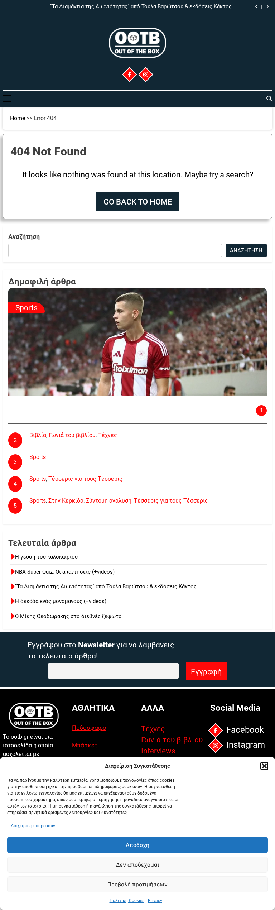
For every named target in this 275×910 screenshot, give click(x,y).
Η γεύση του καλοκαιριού (46, 557)
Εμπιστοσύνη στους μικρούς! (54, 400)
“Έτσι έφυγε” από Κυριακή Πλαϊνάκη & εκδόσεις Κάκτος (101, 444)
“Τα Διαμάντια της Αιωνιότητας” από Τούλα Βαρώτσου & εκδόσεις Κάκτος (106, 586)
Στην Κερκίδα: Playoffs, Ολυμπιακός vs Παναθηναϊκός (99, 510)
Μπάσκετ (84, 745)
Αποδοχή (137, 845)
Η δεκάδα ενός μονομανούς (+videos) (186, 7)
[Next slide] (267, 7)
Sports (26, 307)
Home (17, 118)
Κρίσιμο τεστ (46, 488)
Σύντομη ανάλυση (108, 500)
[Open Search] (269, 98)
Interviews (158, 751)
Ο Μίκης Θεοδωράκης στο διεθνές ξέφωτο (68, 616)
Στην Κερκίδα (65, 500)
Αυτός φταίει (46, 466)
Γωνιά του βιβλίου (72, 435)
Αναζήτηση (24, 236)
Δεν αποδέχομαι (137, 864)
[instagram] (145, 74)
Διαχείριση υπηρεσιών (33, 825)
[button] (264, 766)
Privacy (155, 900)
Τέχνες (107, 435)
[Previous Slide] (256, 7)
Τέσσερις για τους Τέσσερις (85, 478)
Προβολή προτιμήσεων (137, 884)
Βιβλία (37, 435)
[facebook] (129, 74)
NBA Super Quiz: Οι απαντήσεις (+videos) (65, 572)
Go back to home (137, 201)
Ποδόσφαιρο (89, 727)
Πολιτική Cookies (127, 900)
